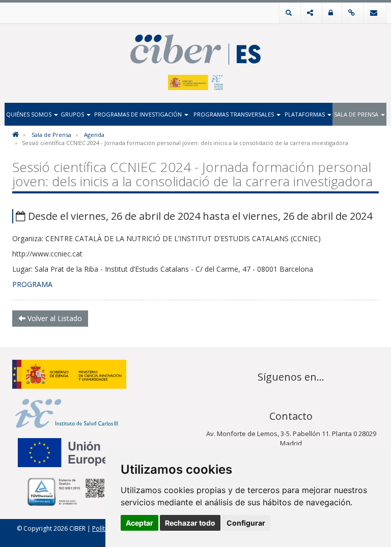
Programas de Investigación (138, 114)
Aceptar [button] (139, 523)
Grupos (73, 114)
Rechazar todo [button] (190, 523)
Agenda (94, 134)
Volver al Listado (53, 318)
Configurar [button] (246, 523)
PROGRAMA (32, 284)
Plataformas (305, 114)
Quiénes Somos (29, 114)
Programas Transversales (234, 114)
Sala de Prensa (357, 114)
